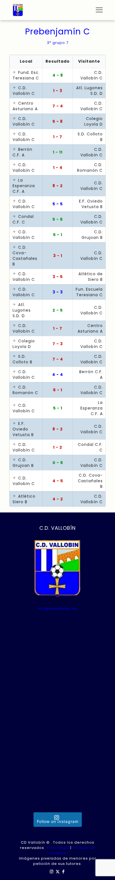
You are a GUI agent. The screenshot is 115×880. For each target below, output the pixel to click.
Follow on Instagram (57, 821)
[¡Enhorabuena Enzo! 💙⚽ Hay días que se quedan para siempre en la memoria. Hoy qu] (57, 673)
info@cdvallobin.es (57, 608)
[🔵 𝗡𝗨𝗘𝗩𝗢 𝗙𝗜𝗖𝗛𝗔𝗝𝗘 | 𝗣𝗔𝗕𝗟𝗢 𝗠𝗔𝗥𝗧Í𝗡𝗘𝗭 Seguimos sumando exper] (57, 763)
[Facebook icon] (63, 871)
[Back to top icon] (103, 868)
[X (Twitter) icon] (58, 871)
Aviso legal (57, 847)
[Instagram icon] (52, 871)
